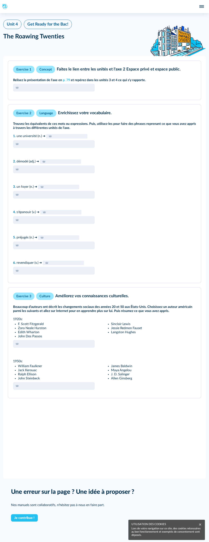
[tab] (181, 69)
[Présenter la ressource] (191, 69)
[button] (104, 80)
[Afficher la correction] (181, 69)
